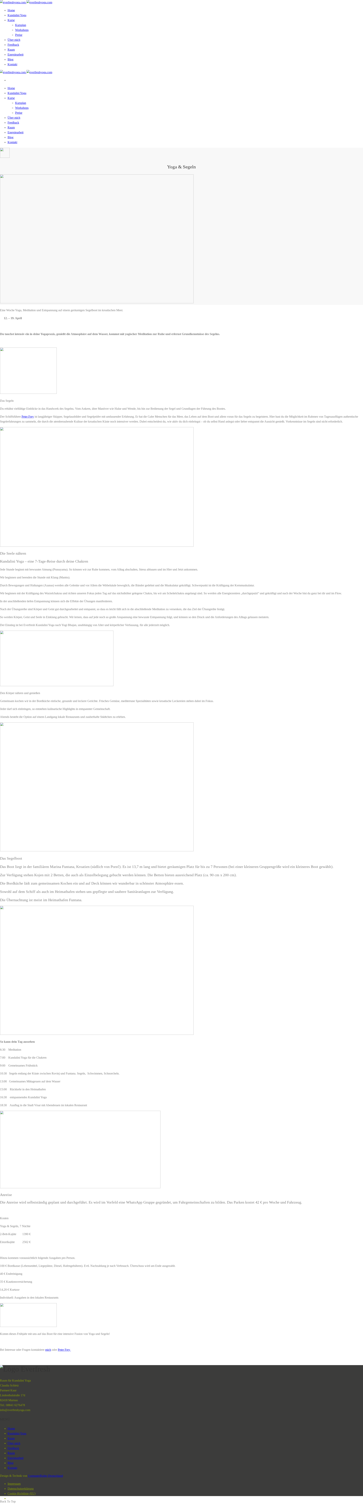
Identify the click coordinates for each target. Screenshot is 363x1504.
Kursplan (20, 25)
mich (48, 1349)
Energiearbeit (15, 54)
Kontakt (12, 64)
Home (11, 10)
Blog (10, 59)
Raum (11, 49)
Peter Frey (28, 416)
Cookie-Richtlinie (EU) (22, 1493)
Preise (18, 34)
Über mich (14, 39)
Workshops (22, 30)
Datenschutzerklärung (21, 1488)
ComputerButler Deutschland (45, 1475)
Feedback (13, 44)
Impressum (14, 1483)
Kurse (11, 20)
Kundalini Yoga (17, 15)
